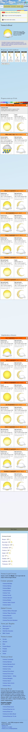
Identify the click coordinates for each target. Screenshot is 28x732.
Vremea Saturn (7, 680)
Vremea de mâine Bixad (9, 714)
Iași (3, 556)
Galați (3, 553)
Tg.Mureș (4, 561)
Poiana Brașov (7, 646)
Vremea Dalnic (7, 605)
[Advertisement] (14, 80)
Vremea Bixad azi (7, 711)
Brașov (4, 539)
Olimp (14, 676)
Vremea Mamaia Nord (9, 664)
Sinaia (4, 653)
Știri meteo (13, 6)
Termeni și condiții (7, 727)
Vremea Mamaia (7, 662)
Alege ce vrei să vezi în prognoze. (12, 15)
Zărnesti (5, 641)
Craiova (4, 550)
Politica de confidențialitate (9, 728)
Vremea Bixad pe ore (8, 709)
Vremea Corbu (7, 669)
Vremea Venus (7, 685)
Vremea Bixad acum (8, 707)
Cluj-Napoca (5, 545)
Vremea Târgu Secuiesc (9, 613)
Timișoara (5, 564)
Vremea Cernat (7, 595)
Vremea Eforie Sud (8, 673)
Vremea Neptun (7, 676)
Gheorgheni (6, 628)
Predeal (5, 648)
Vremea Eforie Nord (8, 671)
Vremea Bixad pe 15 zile (9, 716)
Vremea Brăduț (7, 600)
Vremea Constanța (8, 659)
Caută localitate (7, 6)
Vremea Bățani (7, 588)
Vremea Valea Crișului (9, 602)
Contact (18, 6)
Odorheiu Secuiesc (8, 631)
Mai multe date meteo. (9, 19)
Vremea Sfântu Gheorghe (10, 610)
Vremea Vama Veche (8, 683)
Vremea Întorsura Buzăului (10, 620)
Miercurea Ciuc (7, 626)
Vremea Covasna (7, 618)
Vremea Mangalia (7, 678)
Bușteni (5, 651)
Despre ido (5, 725)
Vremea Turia (6, 593)
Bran (4, 644)
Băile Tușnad (6, 633)
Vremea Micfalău (7, 583)
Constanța (5, 547)
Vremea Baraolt (7, 615)
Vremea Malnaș (7, 586)
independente (8, 700)
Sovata (5, 639)
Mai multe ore (5, 63)
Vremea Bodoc (7, 590)
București (4, 542)
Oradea (4, 558)
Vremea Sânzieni (7, 597)
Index (2, 6)
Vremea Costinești (8, 666)
